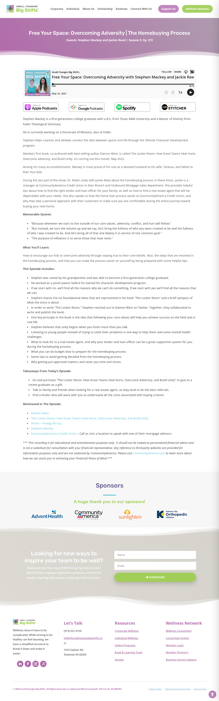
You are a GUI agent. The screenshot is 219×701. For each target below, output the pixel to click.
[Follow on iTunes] (43, 664)
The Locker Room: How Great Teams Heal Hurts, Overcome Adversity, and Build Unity (89, 418)
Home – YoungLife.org (46, 423)
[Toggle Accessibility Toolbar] (212, 694)
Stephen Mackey (42, 428)
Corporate (56, 9)
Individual (72, 9)
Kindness (121, 9)
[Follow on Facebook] (28, 664)
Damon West (40, 413)
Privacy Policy (155, 688)
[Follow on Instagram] (35, 664)
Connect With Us (141, 9)
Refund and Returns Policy (178, 688)
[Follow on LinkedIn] (20, 664)
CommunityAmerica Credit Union (53, 433)
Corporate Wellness (127, 631)
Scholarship (105, 9)
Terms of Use (200, 688)
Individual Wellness (126, 638)
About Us (88, 9)
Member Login (175, 645)
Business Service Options (181, 659)
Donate (119, 659)
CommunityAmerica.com (149, 453)
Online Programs (125, 645)
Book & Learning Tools (128, 652)
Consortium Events (177, 638)
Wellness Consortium (179, 631)
